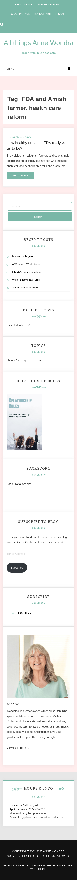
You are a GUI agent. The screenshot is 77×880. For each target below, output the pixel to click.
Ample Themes (38, 869)
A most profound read (25, 287)
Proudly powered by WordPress (24, 865)
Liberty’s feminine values (26, 271)
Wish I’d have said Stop (26, 279)
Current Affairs (19, 136)
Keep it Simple (23, 4)
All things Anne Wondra (38, 43)
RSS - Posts (24, 613)
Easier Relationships (20, 483)
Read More (20, 175)
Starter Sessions (48, 4)
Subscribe (17, 567)
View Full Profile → (18, 747)
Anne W (13, 704)
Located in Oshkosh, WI (24, 805)
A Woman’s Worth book (26, 264)
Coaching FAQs (20, 14)
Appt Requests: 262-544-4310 (27, 809)
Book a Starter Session (49, 14)
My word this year (22, 256)
